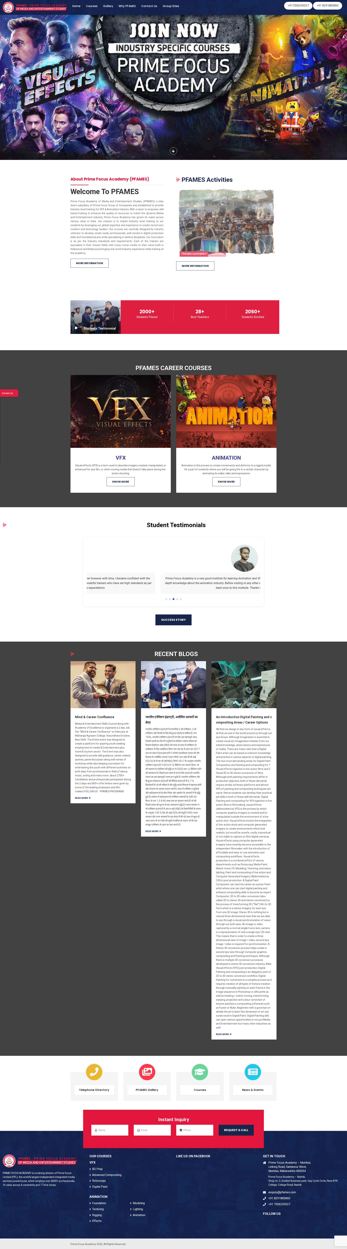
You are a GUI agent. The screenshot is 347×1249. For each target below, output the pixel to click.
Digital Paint (100, 1186)
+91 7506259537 (279, 1204)
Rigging (97, 1215)
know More (120, 482)
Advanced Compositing (106, 1175)
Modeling (139, 1203)
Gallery (108, 6)
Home (76, 6)
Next (283, 221)
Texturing (98, 1209)
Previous (170, 221)
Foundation (99, 1203)
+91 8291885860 (328, 5)
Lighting (138, 1209)
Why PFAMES (127, 6)
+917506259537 (298, 5)
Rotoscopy (99, 1180)
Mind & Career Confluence (94, 717)
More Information (89, 263)
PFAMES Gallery (147, 1090)
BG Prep (97, 1169)
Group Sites (171, 6)
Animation (139, 1215)
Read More (82, 798)
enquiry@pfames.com (282, 1192)
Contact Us (149, 6)
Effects (97, 1221)
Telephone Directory (94, 1090)
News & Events (253, 1090)
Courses (92, 6)
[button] (166, 599)
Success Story (173, 620)
